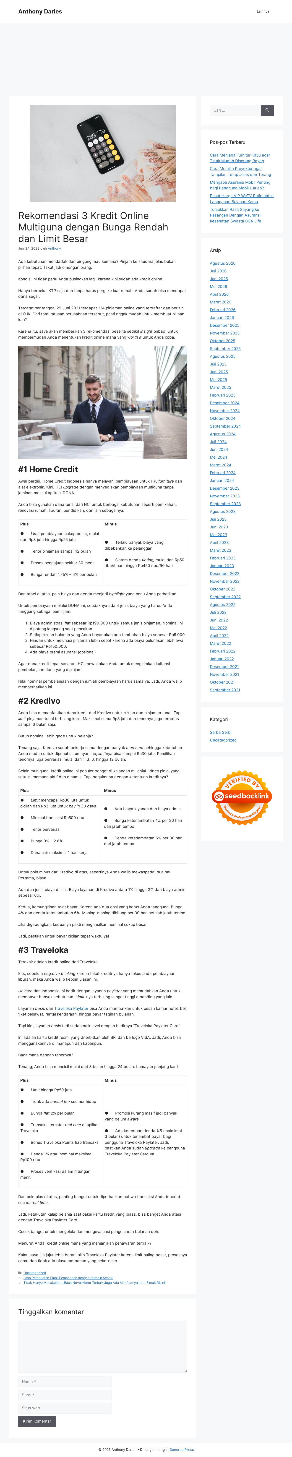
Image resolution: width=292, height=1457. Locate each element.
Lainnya (263, 11)
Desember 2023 (225, 488)
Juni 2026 (219, 279)
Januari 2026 (222, 317)
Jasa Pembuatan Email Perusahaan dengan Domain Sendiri (68, 1278)
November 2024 (225, 410)
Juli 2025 (218, 364)
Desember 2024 (225, 403)
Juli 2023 (218, 519)
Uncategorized (34, 1273)
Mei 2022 (218, 628)
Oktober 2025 (222, 341)
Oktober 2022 (222, 589)
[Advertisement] (146, 57)
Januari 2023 (222, 566)
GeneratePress (181, 1449)
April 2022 (219, 635)
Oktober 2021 (222, 682)
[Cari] (267, 110)
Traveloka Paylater (71, 1008)
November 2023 (225, 496)
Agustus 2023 (223, 511)
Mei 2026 (218, 286)
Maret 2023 (220, 550)
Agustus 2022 (222, 604)
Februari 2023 (223, 558)
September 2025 (225, 348)
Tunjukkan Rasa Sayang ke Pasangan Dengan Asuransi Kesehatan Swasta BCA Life (235, 215)
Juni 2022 (219, 620)
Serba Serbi (221, 732)
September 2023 (225, 503)
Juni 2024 (219, 449)
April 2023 (219, 542)
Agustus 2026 (223, 263)
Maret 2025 (220, 387)
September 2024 (225, 426)
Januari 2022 (222, 659)
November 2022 (225, 581)
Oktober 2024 (222, 418)
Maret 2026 (220, 302)
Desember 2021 (224, 666)
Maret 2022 (220, 643)
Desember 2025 (224, 325)
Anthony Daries (40, 11)
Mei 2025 (218, 379)
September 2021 (225, 690)
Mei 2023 (218, 535)
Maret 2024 (220, 465)
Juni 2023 (219, 527)
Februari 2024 (223, 472)
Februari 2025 (222, 395)
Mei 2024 (218, 457)
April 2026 (219, 294)
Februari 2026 (223, 310)
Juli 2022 (218, 612)
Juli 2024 (218, 441)
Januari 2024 (222, 480)
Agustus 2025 (222, 356)
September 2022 (225, 597)
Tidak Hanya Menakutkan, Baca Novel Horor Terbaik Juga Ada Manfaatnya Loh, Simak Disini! (94, 1283)
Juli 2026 (218, 271)
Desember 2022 (224, 573)
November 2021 (224, 674)
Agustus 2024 (223, 434)
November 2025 (225, 333)
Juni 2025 (219, 372)
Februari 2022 (222, 651)
